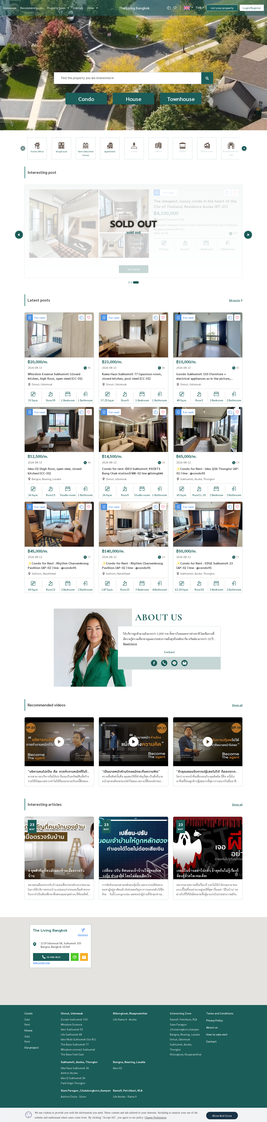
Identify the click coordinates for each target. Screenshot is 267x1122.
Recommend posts (31, 8)
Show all (237, 705)
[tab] (131, 282)
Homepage (9, 8)
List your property (222, 8)
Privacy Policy (214, 1020)
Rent (27, 1024)
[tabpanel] (133, 231)
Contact (78, 8)
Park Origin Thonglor (73, 1083)
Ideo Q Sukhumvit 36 (73, 1078)
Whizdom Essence (71, 1024)
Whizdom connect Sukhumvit (78, 1049)
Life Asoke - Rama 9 (125, 1096)
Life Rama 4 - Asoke (125, 1019)
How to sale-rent (217, 1034)
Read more (130, 643)
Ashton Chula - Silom (73, 1096)
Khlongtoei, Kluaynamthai (130, 1013)
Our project (31, 1047)
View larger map (41, 962)
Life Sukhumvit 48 (71, 1034)
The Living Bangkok (134, 8)
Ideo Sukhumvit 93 (72, 1029)
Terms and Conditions (219, 1013)
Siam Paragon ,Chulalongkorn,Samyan (86, 1090)
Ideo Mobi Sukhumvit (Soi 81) (78, 1039)
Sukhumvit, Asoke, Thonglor (79, 1062)
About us (212, 1027)
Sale (27, 1019)
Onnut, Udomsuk (72, 1013)
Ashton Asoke (69, 1073)
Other (90, 8)
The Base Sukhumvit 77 (75, 1044)
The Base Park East (72, 1054)
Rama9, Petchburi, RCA (127, 1090)
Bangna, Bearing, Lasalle (129, 1062)
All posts (234, 300)
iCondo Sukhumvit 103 (74, 1019)
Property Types (56, 8)
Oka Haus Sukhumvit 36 (75, 1068)
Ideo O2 (117, 1068)
